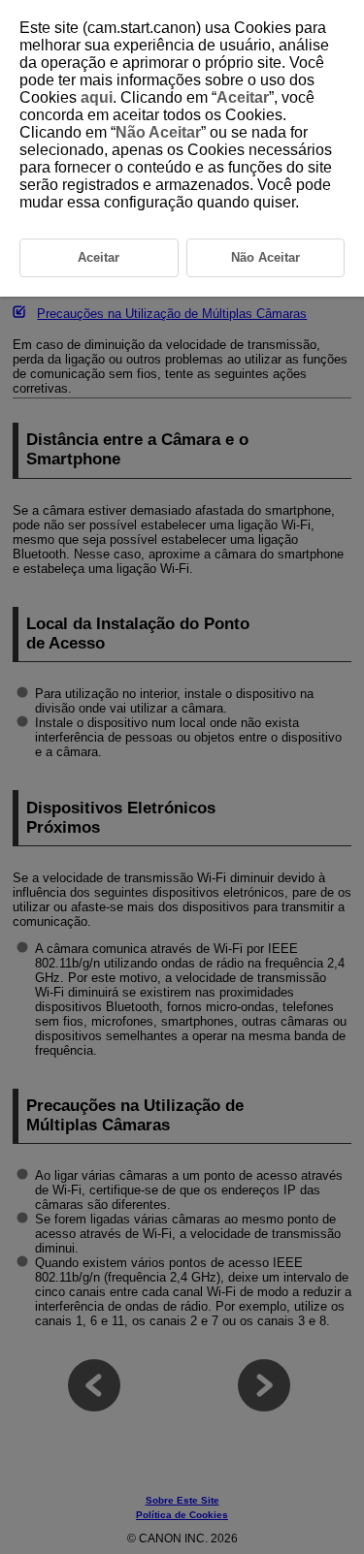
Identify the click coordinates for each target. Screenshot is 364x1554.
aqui (97, 97)
